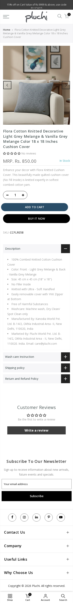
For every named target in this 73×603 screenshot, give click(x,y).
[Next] (66, 85)
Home (6, 29)
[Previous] (7, 85)
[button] (11, 153)
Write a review (36, 430)
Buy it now (36, 218)
